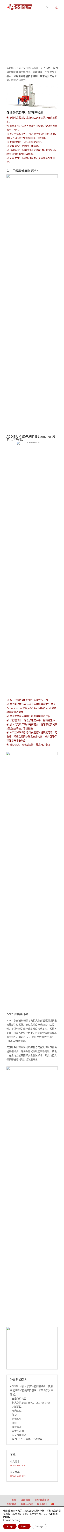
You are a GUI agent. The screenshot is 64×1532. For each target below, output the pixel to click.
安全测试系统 (42, 1499)
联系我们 (42, 1503)
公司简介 (25, 1499)
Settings (39, 1526)
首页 (13, 1499)
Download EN (17, 1465)
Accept (10, 1526)
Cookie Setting (11, 1519)
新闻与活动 (27, 1503)
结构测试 (11, 1503)
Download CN (18, 1476)
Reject (24, 1526)
